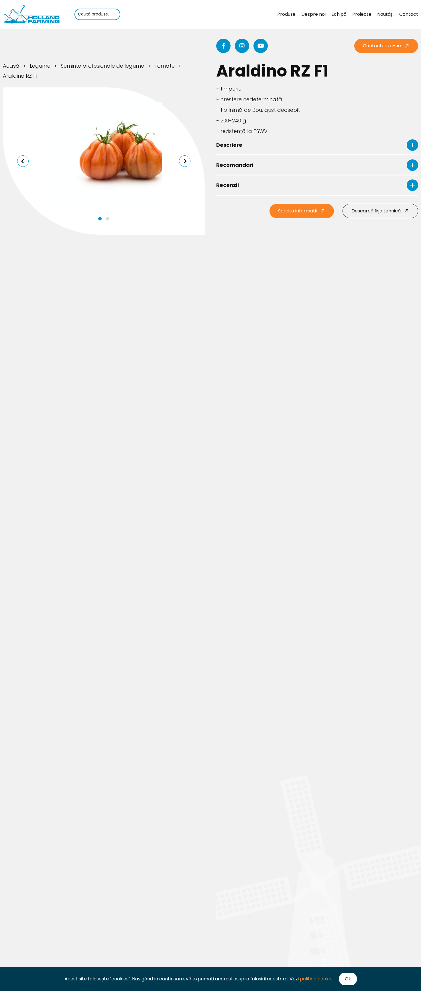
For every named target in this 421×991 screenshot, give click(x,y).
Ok (348, 979)
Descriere (229, 144)
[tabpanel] (104, 152)
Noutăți (385, 14)
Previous (23, 161)
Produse (286, 14)
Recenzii (227, 185)
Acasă (11, 66)
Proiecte (361, 14)
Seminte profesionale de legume (102, 66)
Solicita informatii (297, 211)
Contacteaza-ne (382, 45)
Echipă (339, 14)
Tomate (164, 66)
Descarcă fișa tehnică (376, 211)
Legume (40, 66)
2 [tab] (107, 218)
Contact (408, 14)
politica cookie (316, 979)
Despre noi (313, 14)
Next (184, 161)
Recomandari (234, 165)
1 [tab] (100, 218)
